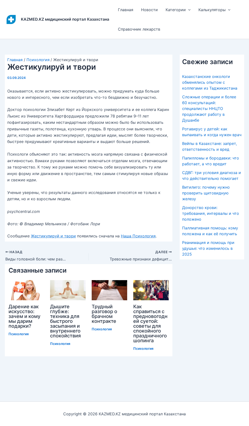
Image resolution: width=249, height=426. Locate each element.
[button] (188, 9)
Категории (176, 9)
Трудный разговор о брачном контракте (104, 314)
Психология (19, 334)
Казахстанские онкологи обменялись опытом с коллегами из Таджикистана (209, 82)
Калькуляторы (212, 9)
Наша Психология (138, 236)
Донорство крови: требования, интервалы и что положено (210, 213)
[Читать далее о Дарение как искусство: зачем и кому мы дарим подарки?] (26, 289)
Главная (125, 9)
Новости (149, 9)
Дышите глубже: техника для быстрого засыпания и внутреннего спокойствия (65, 321)
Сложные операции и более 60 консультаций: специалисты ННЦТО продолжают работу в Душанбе (209, 108)
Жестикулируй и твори (53, 236)
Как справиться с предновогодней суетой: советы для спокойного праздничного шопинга (150, 323)
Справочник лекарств (139, 29)
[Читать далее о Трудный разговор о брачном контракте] (109, 289)
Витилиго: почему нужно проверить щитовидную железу (206, 193)
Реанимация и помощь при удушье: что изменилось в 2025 (208, 248)
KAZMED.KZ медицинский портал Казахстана (65, 19)
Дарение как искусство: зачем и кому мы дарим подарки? (24, 316)
